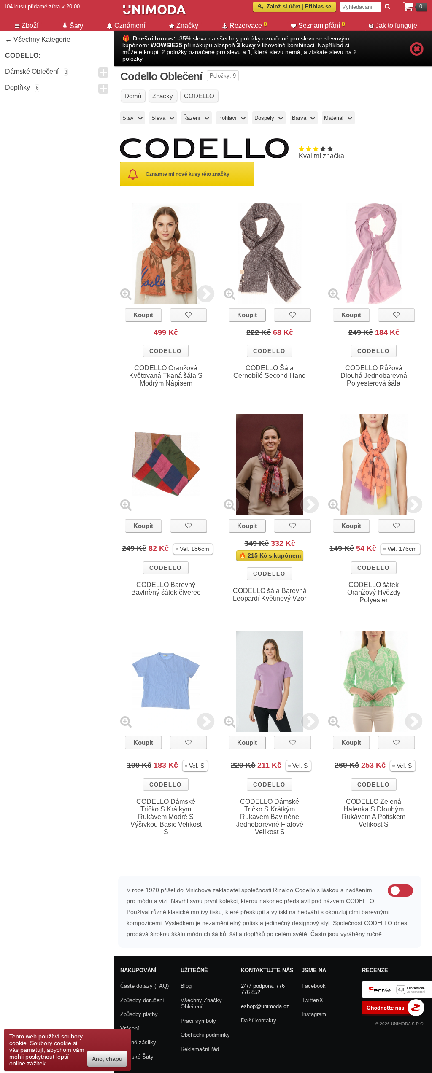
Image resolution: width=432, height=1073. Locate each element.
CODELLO (165, 351)
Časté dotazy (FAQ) (144, 986)
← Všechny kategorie (37, 39)
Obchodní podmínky (205, 1035)
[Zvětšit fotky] (125, 293)
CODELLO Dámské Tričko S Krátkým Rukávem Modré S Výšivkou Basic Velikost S (166, 817)
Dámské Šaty (137, 1057)
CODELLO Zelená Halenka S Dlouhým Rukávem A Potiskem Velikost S (373, 813)
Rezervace (248, 25)
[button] (193, 549)
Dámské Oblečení (32, 71)
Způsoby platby (139, 1014)
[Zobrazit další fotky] (205, 293)
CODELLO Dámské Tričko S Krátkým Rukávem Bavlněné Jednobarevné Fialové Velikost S (269, 817)
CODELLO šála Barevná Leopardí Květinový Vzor (270, 594)
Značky (187, 25)
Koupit (143, 314)
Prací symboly (198, 1021)
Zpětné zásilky (138, 1042)
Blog (186, 986)
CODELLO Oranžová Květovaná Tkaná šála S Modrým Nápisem (165, 375)
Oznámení (129, 25)
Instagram (314, 1014)
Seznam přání (321, 25)
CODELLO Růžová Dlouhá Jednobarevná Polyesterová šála (373, 375)
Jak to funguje (396, 25)
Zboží (30, 25)
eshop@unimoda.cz (265, 1006)
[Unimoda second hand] (205, 13)
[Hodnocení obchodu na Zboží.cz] (393, 1014)
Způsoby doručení (142, 1000)
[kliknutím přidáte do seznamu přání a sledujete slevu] (188, 314)
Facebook (314, 986)
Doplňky (17, 87)
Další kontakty (258, 1020)
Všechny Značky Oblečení (201, 1003)
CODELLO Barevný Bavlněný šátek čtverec (165, 588)
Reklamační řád (200, 1049)
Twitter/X (312, 1000)
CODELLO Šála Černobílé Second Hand (269, 371)
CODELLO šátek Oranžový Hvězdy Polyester (373, 592)
